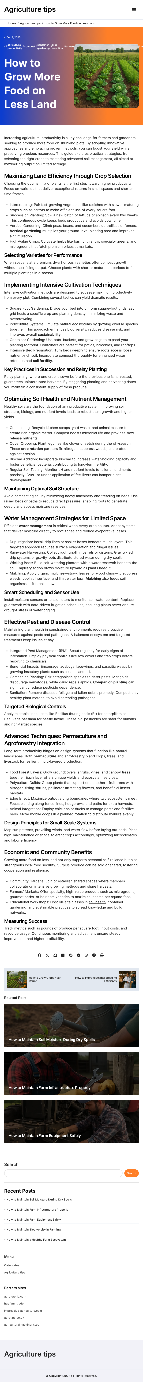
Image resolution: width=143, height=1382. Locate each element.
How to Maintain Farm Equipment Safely (45, 1135)
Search (11, 1164)
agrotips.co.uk (14, 1317)
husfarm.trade (14, 1303)
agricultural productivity (14, 46)
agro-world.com (15, 1296)
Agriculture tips (30, 9)
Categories (11, 1265)
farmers (70, 46)
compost (29, 46)
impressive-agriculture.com (23, 1310)
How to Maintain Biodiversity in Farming (33, 1229)
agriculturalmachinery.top (21, 1324)
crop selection (57, 46)
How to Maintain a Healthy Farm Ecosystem (36, 1239)
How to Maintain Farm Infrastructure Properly (50, 1087)
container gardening (43, 46)
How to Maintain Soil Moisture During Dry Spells (52, 1039)
